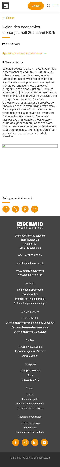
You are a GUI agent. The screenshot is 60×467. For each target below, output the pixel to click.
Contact (36, 5)
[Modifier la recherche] (48, 5)
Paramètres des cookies (30, 408)
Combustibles (30, 294)
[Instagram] (25, 442)
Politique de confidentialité (30, 403)
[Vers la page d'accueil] (5, 5)
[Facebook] (15, 442)
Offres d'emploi (30, 355)
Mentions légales (30, 399)
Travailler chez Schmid (30, 346)
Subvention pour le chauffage (30, 303)
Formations (30, 427)
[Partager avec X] (15, 209)
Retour (10, 18)
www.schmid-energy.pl (30, 274)
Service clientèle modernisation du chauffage (30, 322)
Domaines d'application (30, 289)
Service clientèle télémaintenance (30, 327)
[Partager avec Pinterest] (25, 209)
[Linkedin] (34, 442)
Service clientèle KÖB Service (30, 332)
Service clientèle (30, 318)
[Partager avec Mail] (34, 209)
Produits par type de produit (30, 299)
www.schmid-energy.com (30, 270)
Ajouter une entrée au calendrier (22, 53)
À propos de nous (30, 370)
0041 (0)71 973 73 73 (30, 255)
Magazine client (30, 379)
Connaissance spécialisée (30, 432)
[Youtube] (44, 442)
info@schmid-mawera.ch (30, 263)
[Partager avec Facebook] (6, 209)
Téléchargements (30, 423)
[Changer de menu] (55, 6)
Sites (30, 375)
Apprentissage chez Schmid (30, 351)
